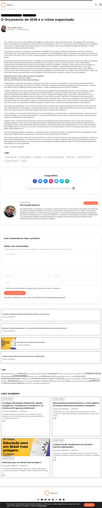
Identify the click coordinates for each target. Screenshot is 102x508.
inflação (60, 378)
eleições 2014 (70, 376)
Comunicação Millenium (8, 317)
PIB (88, 381)
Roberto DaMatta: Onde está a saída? (17, 78)
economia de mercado (35, 376)
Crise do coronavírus (64, 373)
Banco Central (14, 373)
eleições (62, 376)
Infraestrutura (69, 378)
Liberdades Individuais (41, 381)
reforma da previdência (13, 383)
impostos (52, 379)
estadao (24, 379)
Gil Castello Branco (15, 28)
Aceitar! (89, 505)
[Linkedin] (53, 499)
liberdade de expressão (25, 381)
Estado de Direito (40, 378)
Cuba (83, 373)
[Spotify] (64, 499)
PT (2, 383)
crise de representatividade (54, 157)
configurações (42, 506)
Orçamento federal (11, 161)
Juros (98, 378)
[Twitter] (49, 499)
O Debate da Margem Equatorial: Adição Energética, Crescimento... (26, 314)
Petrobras (83, 381)
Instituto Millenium (88, 379)
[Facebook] (45, 499)
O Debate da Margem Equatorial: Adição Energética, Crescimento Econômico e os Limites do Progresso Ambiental (22, 405)
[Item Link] (8, 343)
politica (24, 161)
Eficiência (55, 376)
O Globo (67, 381)
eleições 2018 (79, 376)
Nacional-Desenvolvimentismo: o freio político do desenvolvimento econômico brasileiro (34, 328)
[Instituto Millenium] (7, 4)
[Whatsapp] (56, 499)
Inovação (77, 379)
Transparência (45, 383)
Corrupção (37, 157)
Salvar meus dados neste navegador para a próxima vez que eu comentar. (33, 288)
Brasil (23, 373)
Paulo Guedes (75, 381)
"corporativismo (11, 157)
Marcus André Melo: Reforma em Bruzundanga (21, 80)
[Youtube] (42, 499)
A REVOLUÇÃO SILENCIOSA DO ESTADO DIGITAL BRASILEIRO (23, 356)
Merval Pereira (58, 381)
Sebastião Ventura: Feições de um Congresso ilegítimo (24, 76)
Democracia (71, 157)
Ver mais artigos (91, 203)
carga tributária (31, 373)
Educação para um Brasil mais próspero (31, 342)
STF (30, 383)
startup (27, 383)
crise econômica (77, 373)
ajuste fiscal (5, 374)
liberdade (13, 381)
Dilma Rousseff (7, 376)
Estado (29, 378)
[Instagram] (38, 499)
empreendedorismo (11, 378)
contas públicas (25, 157)
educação (46, 376)
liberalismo (4, 381)
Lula (51, 381)
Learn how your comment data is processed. (49, 297)
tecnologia (36, 383)
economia (20, 376)
